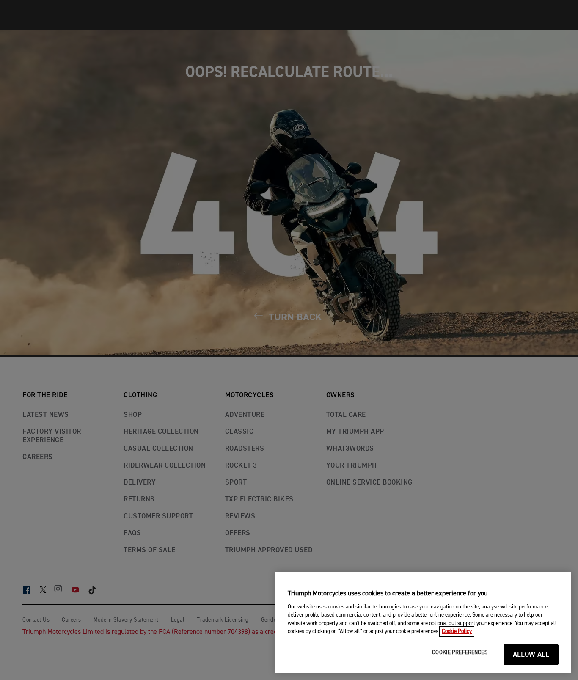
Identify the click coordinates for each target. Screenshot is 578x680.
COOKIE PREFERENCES (459, 652)
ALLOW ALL (531, 654)
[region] (423, 622)
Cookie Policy (457, 631)
